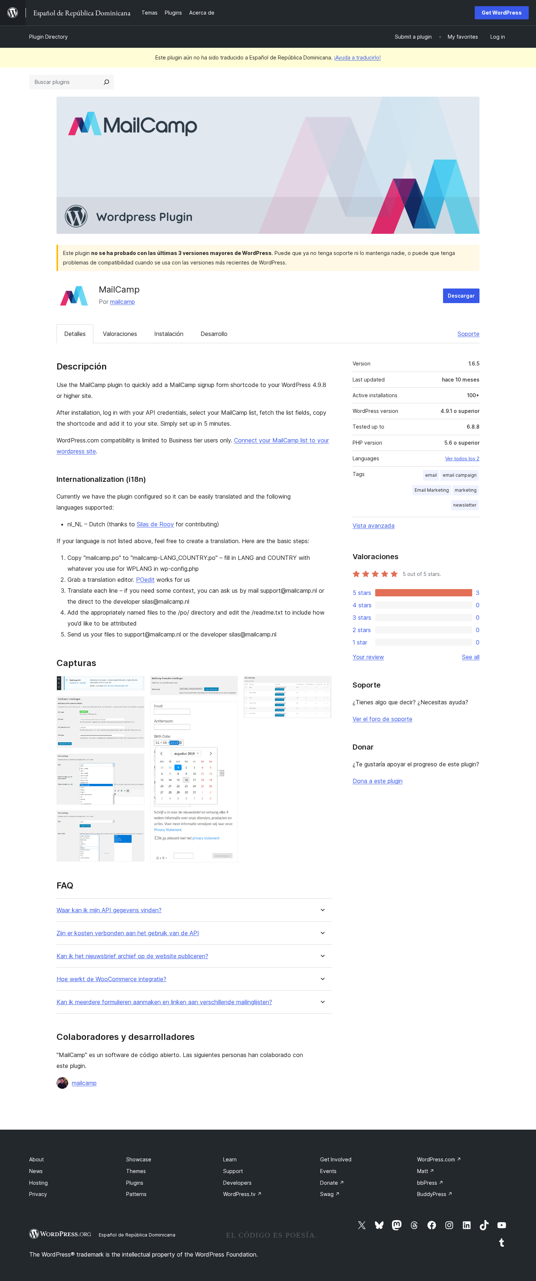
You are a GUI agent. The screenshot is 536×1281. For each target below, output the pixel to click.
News (36, 1171)
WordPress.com (439, 1159)
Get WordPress (502, 12)
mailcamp (122, 301)
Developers (237, 1183)
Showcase (138, 1159)
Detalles (75, 333)
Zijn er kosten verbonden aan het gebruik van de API (128, 933)
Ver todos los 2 (462, 458)
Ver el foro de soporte (382, 719)
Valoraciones (120, 333)
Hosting (38, 1183)
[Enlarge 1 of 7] (134, 685)
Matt (425, 1171)
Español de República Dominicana (137, 1235)
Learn (230, 1159)
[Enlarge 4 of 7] (134, 820)
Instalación (168, 333)
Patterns (136, 1194)
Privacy (38, 1194)
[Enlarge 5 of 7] (228, 685)
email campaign (460, 475)
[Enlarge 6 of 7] (228, 711)
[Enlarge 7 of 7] (321, 685)
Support (233, 1171)
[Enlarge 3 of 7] (134, 763)
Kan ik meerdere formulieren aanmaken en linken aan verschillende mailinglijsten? (164, 1002)
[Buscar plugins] (106, 82)
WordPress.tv (242, 1194)
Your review (368, 657)
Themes (136, 1171)
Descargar (461, 296)
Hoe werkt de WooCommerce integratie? (111, 979)
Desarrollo (214, 333)
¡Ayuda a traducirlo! (357, 57)
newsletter (465, 505)
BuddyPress (435, 1194)
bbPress (430, 1183)
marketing (466, 490)
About (36, 1159)
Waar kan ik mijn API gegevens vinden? (109, 910)
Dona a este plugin (378, 781)
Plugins (134, 1183)
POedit (145, 579)
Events (328, 1171)
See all (470, 657)
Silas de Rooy (155, 524)
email (431, 475)
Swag (330, 1194)
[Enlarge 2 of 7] (134, 706)
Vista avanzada (374, 525)
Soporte (468, 333)
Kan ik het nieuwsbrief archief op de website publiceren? (132, 956)
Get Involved (335, 1159)
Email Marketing (432, 490)
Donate (332, 1183)
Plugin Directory (48, 37)
